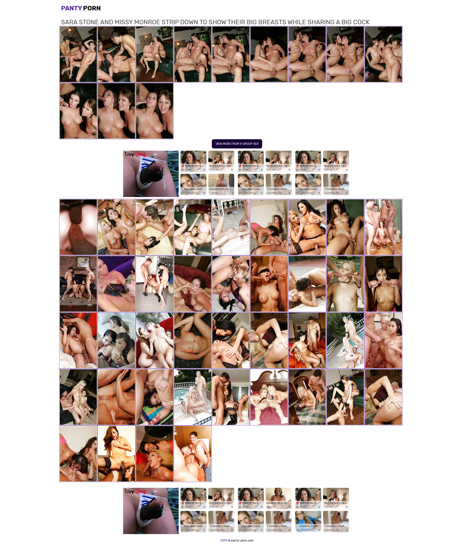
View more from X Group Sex (237, 144)
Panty (81, 8)
